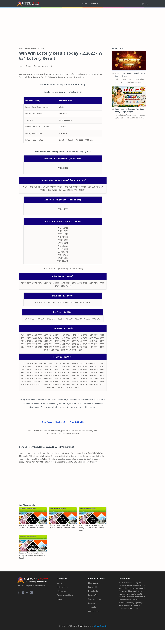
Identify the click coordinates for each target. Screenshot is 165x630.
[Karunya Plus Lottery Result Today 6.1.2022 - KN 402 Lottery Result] (33, 543)
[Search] (146, 3)
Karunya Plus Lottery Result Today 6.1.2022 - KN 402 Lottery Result (32, 555)
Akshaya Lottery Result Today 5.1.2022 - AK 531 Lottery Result (62, 526)
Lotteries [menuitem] (93, 3)
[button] (142, 3)
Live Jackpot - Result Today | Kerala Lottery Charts (130, 74)
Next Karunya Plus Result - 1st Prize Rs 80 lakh (63, 422)
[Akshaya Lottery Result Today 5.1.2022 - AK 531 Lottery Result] (62, 515)
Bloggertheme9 (100, 626)
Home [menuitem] (84, 3)
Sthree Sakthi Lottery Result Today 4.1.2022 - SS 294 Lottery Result (91, 527)
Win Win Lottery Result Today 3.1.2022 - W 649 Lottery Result (31, 526)
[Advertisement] (82, 27)
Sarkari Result (78, 626)
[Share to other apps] (51, 66)
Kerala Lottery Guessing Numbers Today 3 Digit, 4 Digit (129, 110)
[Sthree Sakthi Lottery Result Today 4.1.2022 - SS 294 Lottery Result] (92, 515)
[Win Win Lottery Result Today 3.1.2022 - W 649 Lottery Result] (33, 515)
